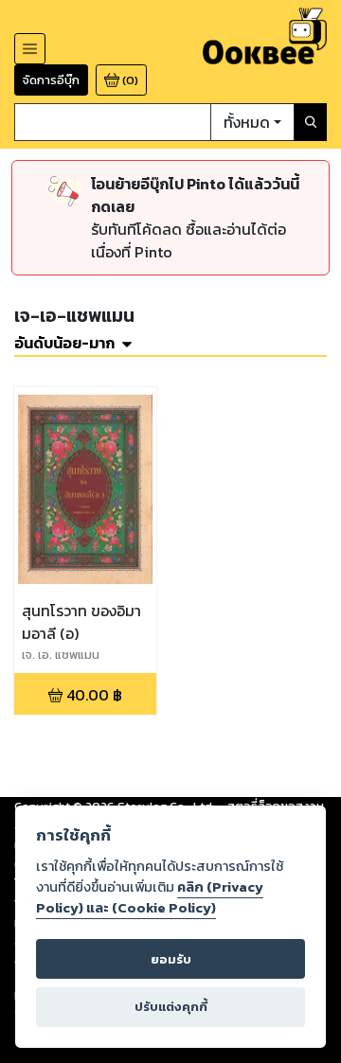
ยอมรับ (171, 959)
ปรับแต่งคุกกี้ (171, 1007)
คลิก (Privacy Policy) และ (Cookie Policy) (149, 897)
